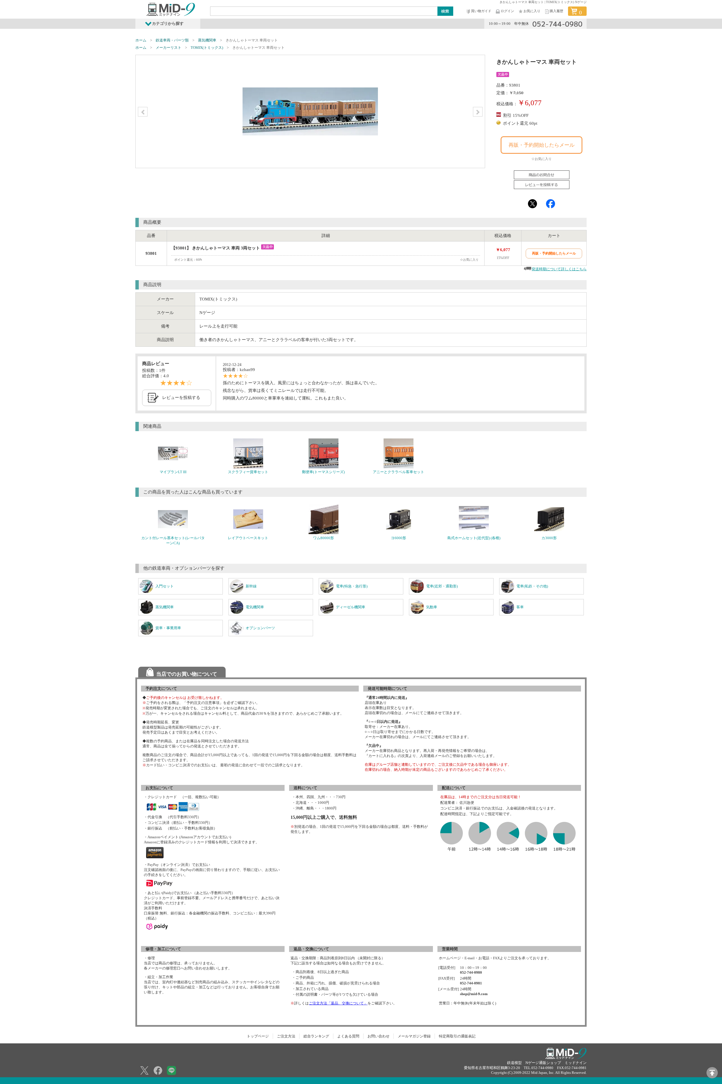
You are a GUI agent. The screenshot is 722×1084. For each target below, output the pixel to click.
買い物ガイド (481, 11)
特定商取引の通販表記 (457, 1036)
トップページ (258, 1036)
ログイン (507, 11)
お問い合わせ (378, 1036)
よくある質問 (348, 1036)
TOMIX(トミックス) (207, 47)
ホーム (140, 40)
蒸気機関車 (207, 40)
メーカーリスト (168, 47)
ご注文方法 (286, 1036)
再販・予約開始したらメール (541, 145)
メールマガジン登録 (414, 1036)
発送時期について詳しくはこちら (559, 269)
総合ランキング (316, 1036)
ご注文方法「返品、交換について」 (338, 1003)
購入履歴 (556, 11)
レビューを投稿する (181, 397)
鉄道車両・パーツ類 (172, 40)
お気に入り (531, 11)
